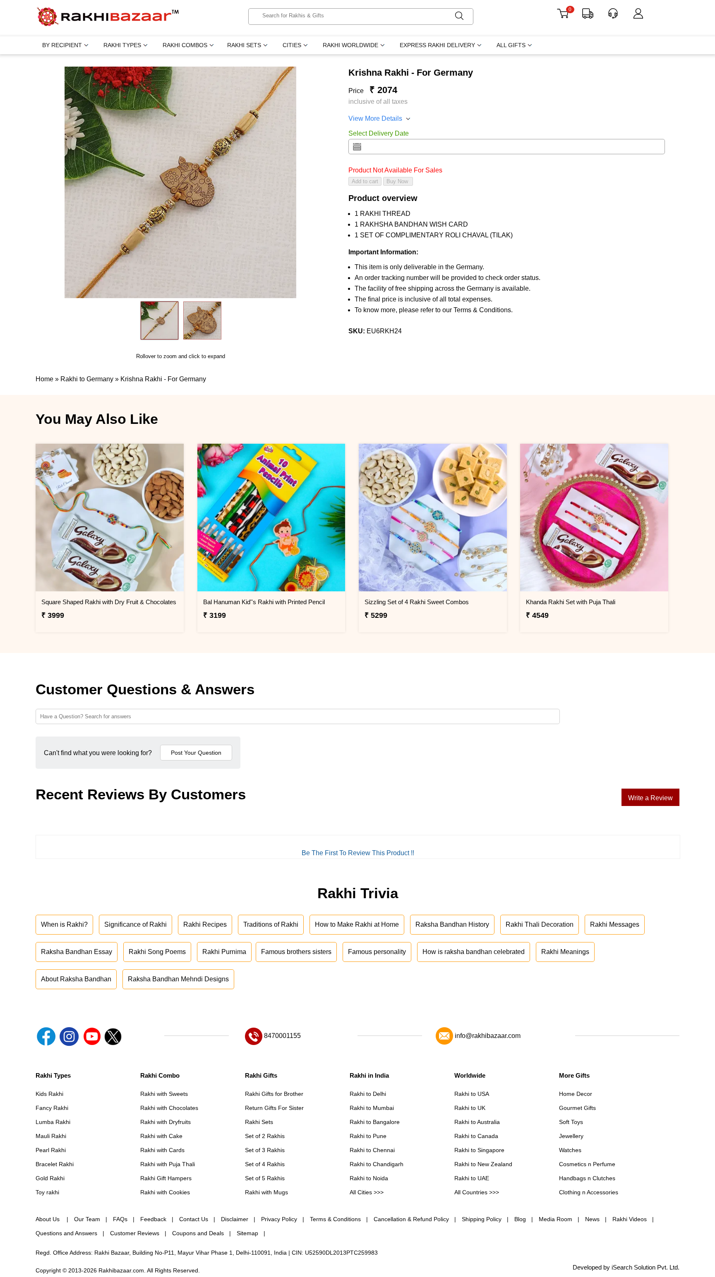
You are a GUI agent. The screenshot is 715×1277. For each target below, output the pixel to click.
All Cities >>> (367, 1192)
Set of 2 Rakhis (265, 1136)
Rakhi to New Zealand (483, 1164)
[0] (562, 16)
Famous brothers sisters (296, 951)
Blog (520, 1219)
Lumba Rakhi (53, 1122)
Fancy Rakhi (52, 1108)
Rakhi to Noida (369, 1178)
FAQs (120, 1219)
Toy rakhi (47, 1192)
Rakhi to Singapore (479, 1150)
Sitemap (247, 1233)
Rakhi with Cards (162, 1150)
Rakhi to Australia (477, 1122)
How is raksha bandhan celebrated (473, 951)
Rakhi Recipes (205, 924)
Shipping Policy (481, 1219)
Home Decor (575, 1093)
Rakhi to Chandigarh (376, 1164)
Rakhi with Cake (161, 1136)
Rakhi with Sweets (164, 1093)
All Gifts (511, 45)
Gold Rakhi (50, 1178)
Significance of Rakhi (135, 924)
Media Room (555, 1219)
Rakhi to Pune (368, 1136)
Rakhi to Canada (476, 1136)
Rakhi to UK (469, 1108)
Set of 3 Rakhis (265, 1150)
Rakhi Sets (244, 45)
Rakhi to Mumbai (372, 1108)
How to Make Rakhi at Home (357, 924)
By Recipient (62, 45)
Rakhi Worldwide (350, 45)
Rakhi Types (122, 45)
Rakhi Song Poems (157, 951)
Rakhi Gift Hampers (166, 1178)
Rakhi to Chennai (372, 1150)
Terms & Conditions (335, 1219)
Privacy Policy (279, 1219)
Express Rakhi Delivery (437, 45)
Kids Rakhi (49, 1093)
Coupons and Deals (198, 1233)
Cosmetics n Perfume (587, 1164)
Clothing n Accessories (588, 1192)
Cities (292, 45)
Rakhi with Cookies (165, 1192)
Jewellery (571, 1136)
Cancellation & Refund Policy (411, 1219)
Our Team (87, 1219)
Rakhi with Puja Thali (167, 1164)
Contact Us (193, 1219)
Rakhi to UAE (471, 1178)
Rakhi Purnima (224, 951)
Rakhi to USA (471, 1093)
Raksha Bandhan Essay (76, 951)
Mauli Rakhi (51, 1136)
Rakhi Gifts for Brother (274, 1093)
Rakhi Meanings (565, 951)
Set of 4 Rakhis (265, 1164)
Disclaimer (234, 1219)
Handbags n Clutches (587, 1178)
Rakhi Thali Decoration (539, 924)
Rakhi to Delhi (368, 1093)
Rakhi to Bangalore (375, 1122)
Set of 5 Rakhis (265, 1178)
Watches (570, 1150)
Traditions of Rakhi (270, 924)
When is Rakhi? (64, 924)
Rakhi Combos (185, 45)
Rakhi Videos (629, 1219)
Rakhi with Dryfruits (165, 1122)
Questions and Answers (66, 1233)
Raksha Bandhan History (452, 924)
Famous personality (377, 951)
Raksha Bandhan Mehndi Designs (178, 979)
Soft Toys (571, 1122)
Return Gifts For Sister (274, 1108)
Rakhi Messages (614, 924)
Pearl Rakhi (51, 1150)
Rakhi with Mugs (266, 1192)
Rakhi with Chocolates (169, 1108)
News (592, 1219)
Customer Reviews (134, 1233)
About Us (48, 1219)
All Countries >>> (476, 1192)
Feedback (153, 1219)
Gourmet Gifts (577, 1108)
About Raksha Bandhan (76, 979)
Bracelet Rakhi (55, 1164)
